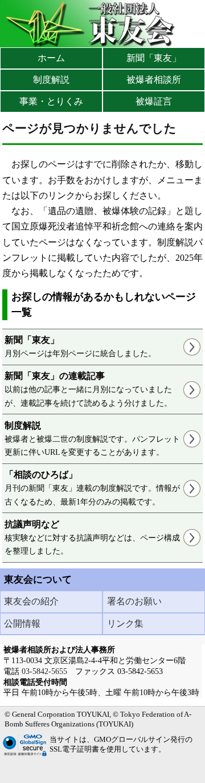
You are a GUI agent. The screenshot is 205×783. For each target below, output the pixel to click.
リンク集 (125, 623)
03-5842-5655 (44, 671)
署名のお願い (134, 601)
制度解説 (51, 79)
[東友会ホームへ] (91, 23)
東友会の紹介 (31, 601)
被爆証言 (154, 101)
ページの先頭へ (164, 765)
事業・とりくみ (51, 101)
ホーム (51, 58)
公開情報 (22, 623)
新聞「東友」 (153, 58)
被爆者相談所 (153, 79)
